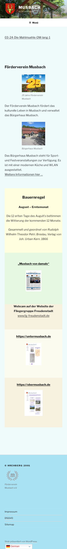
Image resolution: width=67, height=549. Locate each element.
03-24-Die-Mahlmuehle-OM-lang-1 (27, 37)
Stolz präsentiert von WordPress (21, 541)
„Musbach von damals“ (33, 263)
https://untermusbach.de (33, 336)
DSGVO (9, 518)
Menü (35, 22)
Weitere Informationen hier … (24, 174)
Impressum (11, 511)
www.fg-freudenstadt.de (33, 315)
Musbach (30, 7)
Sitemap (9, 524)
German (14, 546)
